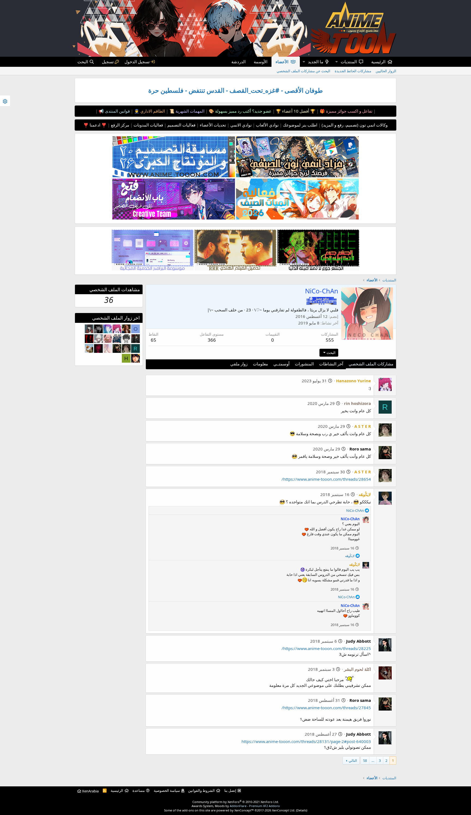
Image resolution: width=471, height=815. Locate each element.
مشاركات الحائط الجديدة (353, 70)
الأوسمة (260, 61)
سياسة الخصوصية (167, 790)
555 (330, 340)
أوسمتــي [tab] (281, 363)
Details (301, 810)
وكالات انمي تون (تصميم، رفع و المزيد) (355, 125)
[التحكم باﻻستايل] (5, 100)
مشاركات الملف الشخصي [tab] (371, 363)
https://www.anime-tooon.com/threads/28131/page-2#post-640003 (306, 741)
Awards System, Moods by (236, 806)
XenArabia (90, 791)
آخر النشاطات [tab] (331, 363)
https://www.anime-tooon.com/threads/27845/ (326, 707)
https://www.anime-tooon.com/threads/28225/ (326, 648)
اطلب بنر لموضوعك (299, 125)
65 (153, 340)
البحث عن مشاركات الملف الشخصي (303, 70)
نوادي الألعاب (267, 125)
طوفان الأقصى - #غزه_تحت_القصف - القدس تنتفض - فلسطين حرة (235, 90)
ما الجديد (315, 61)
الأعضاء (282, 61)
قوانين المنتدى (117, 111)
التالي (353, 760)
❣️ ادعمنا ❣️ (95, 125)
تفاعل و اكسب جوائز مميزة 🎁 (345, 111)
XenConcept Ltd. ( (284, 810)
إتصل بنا (230, 790)
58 (365, 760)
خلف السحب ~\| (222, 309)
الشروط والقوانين (201, 790)
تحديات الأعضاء (212, 125)
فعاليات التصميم (180, 125)
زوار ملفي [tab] (238, 363)
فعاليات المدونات (147, 125)
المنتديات (349, 61)
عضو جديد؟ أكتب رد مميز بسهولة (242, 111)
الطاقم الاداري (152, 111)
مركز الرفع (119, 125)
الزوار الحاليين (386, 70)
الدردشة (238, 61)
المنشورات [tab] (304, 363)
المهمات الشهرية (189, 111)
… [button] (373, 760)
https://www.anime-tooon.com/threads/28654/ (326, 479)
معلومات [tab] (260, 363)
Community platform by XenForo (235, 802)
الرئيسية (378, 61)
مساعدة (138, 790)
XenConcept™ (244, 810)
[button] (336, 62)
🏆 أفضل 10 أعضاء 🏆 (295, 111)
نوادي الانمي (240, 125)
